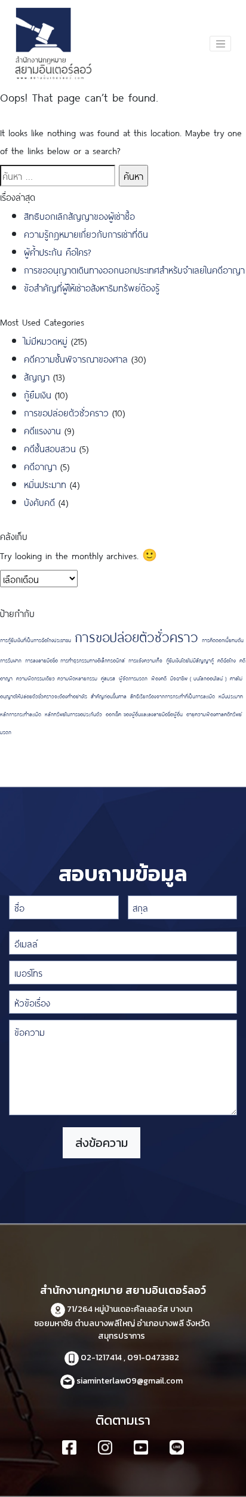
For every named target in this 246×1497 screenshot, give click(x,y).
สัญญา (37, 376)
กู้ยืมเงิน (37, 393)
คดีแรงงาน (42, 429)
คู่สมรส (108, 678)
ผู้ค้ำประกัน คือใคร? (57, 251)
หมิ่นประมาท (45, 483)
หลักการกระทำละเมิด (20, 714)
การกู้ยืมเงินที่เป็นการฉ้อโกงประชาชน (35, 640)
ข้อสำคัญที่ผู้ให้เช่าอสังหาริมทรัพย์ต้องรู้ (91, 287)
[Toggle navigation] (220, 43)
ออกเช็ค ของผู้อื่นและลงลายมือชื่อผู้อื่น (144, 714)
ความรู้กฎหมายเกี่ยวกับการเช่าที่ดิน (86, 233)
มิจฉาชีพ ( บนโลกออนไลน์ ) (198, 678)
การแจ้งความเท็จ (145, 660)
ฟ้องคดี (159, 678)
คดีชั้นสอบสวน (50, 447)
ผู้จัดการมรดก (133, 678)
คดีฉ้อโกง (226, 660)
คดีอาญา (40, 465)
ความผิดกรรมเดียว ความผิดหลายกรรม (56, 678)
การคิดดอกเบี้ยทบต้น (223, 640)
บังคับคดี (39, 501)
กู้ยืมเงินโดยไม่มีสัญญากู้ (190, 660)
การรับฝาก (10, 660)
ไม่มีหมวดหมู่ (45, 340)
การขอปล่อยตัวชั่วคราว (66, 411)
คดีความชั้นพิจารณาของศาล (76, 358)
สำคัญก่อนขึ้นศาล (109, 696)
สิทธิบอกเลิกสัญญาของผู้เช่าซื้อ (79, 215)
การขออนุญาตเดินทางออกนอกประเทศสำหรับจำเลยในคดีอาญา (134, 269)
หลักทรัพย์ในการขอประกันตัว (73, 714)
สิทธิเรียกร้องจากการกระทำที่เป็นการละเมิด (172, 696)
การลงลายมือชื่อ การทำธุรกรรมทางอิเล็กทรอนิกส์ (75, 660)
